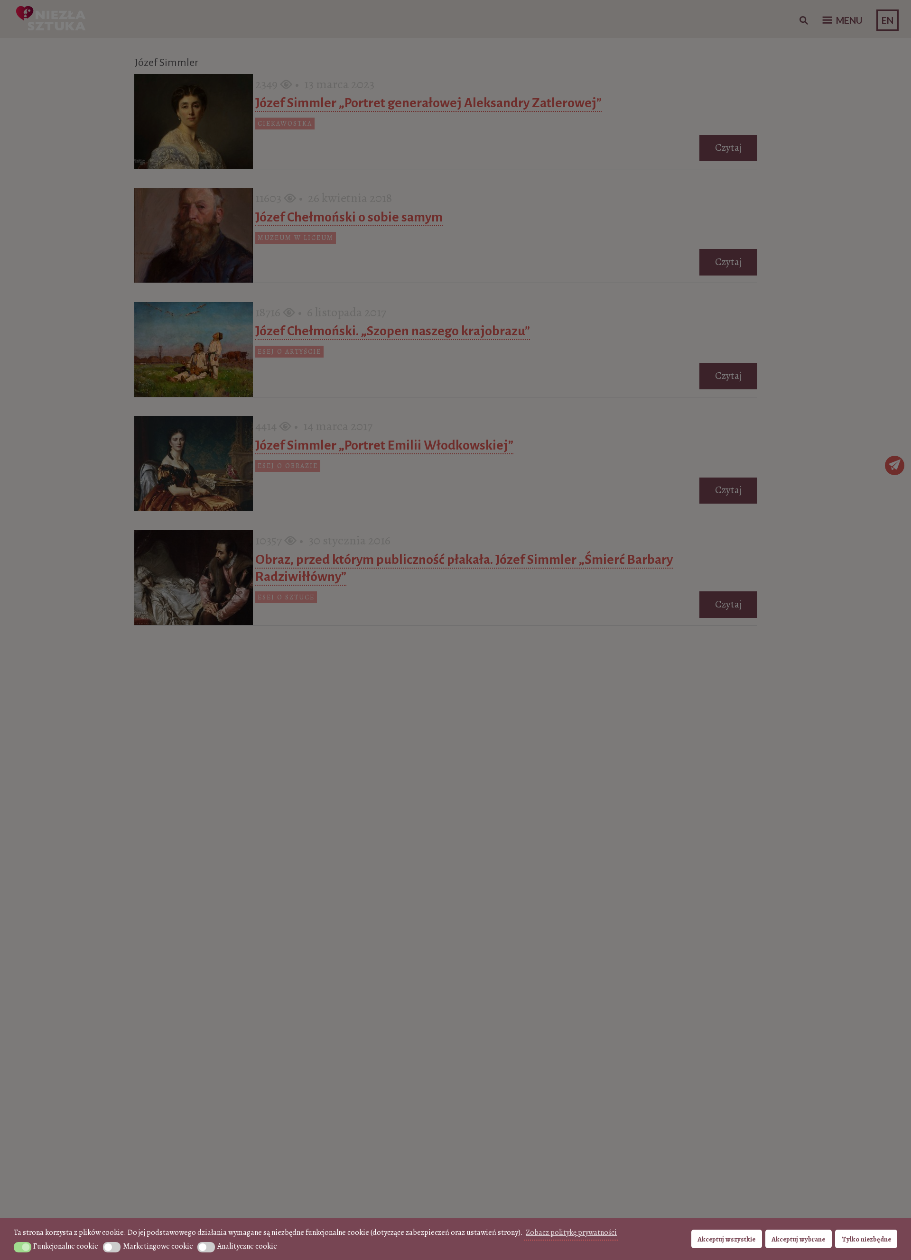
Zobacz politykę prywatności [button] (571, 1232)
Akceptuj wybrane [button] (798, 1239)
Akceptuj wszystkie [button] (726, 1239)
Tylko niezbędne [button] (866, 1239)
